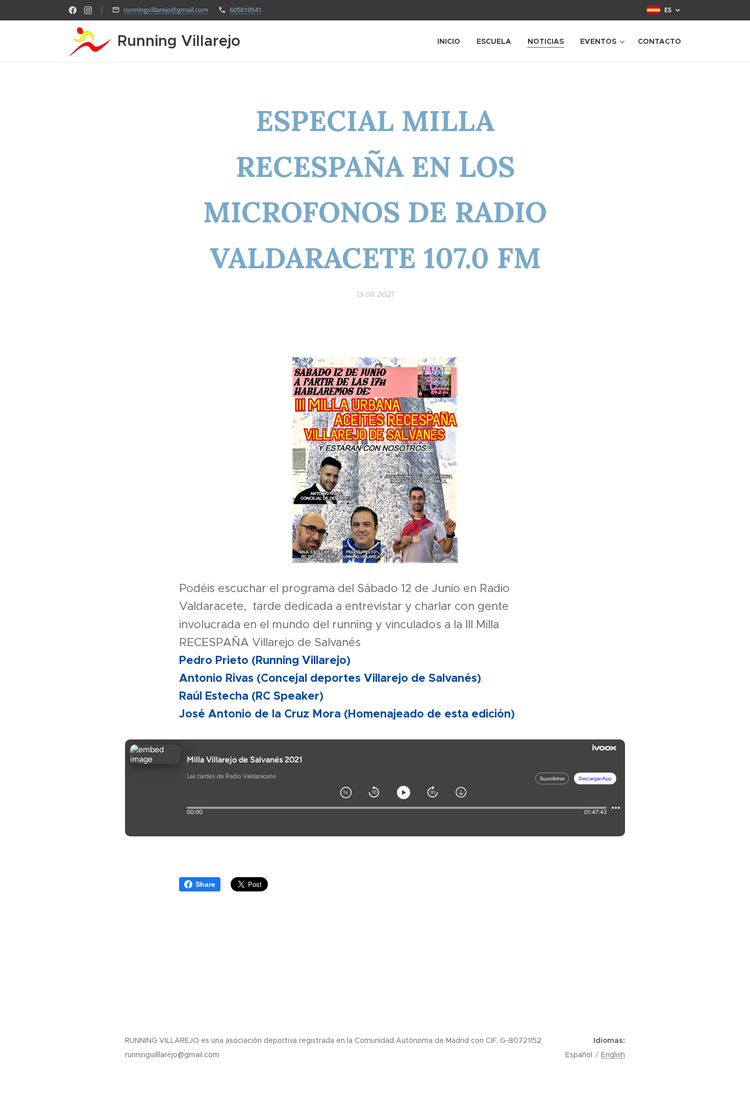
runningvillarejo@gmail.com (165, 9)
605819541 (246, 9)
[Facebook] (72, 10)
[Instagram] (88, 10)
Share (205, 884)
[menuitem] (451, 41)
